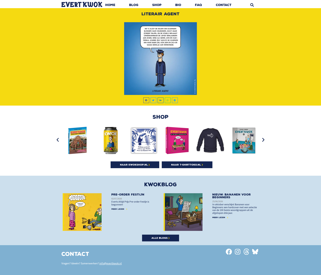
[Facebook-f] (228, 251)
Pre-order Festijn (127, 194)
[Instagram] (237, 251)
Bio (178, 5)
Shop (157, 5)
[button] (252, 5)
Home (110, 5)
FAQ (198, 5)
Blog (133, 5)
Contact (223, 5)
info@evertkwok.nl (110, 263)
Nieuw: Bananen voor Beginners (231, 196)
